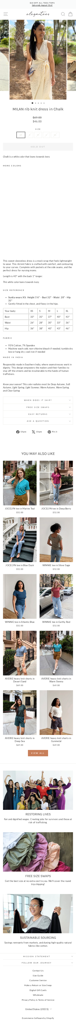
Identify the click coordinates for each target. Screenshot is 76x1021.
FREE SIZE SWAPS (38, 407)
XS (20, 134)
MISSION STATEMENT (36, 956)
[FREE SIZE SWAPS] (38, 852)
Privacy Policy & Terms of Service (38, 1000)
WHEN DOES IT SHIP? (38, 400)
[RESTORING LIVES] (38, 790)
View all (38, 753)
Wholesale (38, 995)
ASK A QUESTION (38, 421)
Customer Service (37, 980)
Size (38, 129)
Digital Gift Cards (38, 990)
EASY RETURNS (38, 414)
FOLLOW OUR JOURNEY (37, 963)
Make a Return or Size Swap (38, 985)
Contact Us (38, 970)
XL (55, 134)
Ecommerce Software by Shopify (38, 1018)
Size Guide (38, 975)
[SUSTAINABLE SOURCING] (38, 913)
